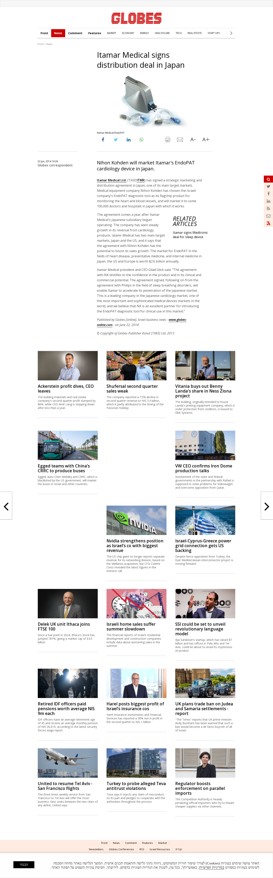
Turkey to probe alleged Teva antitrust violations (136, 786)
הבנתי (24, 865)
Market (162, 843)
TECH (179, 33)
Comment (75, 33)
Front (44, 33)
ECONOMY (128, 33)
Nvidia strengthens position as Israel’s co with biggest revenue (135, 545)
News (58, 33)
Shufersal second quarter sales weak (132, 388)
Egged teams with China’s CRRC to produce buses (64, 468)
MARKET (111, 33)
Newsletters (96, 849)
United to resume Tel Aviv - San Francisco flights (65, 786)
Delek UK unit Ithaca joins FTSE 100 (64, 626)
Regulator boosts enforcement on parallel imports (200, 788)
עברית (178, 849)
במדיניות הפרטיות (211, 867)
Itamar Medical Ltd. (112, 180)
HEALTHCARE (162, 33)
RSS (141, 849)
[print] (167, 140)
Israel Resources (160, 849)
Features (94, 33)
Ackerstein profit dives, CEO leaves (66, 388)
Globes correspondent (55, 165)
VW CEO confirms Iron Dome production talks (203, 468)
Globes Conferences (121, 849)
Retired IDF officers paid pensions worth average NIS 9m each (66, 708)
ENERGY (144, 33)
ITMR (140, 180)
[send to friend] (180, 140)
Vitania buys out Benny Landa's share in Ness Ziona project (203, 391)
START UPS (214, 33)
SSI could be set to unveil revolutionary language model (200, 628)
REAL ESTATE (195, 33)
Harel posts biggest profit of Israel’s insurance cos (135, 706)
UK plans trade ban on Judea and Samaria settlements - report (204, 708)
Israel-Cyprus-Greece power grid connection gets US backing (203, 545)
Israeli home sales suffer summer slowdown (131, 626)
